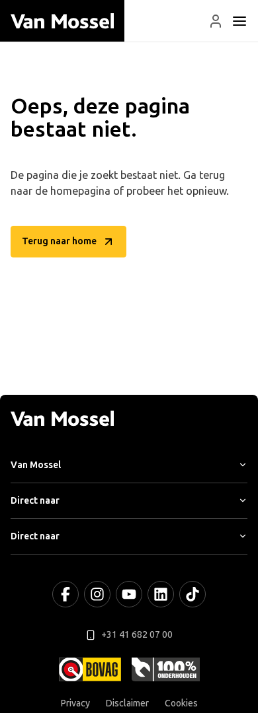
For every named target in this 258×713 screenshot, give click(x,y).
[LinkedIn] (161, 594)
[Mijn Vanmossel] (215, 21)
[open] (239, 21)
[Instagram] (97, 594)
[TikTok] (192, 594)
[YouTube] (129, 594)
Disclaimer (127, 703)
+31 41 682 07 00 (137, 634)
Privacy (75, 703)
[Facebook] (65, 594)
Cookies (181, 703)
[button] (215, 21)
